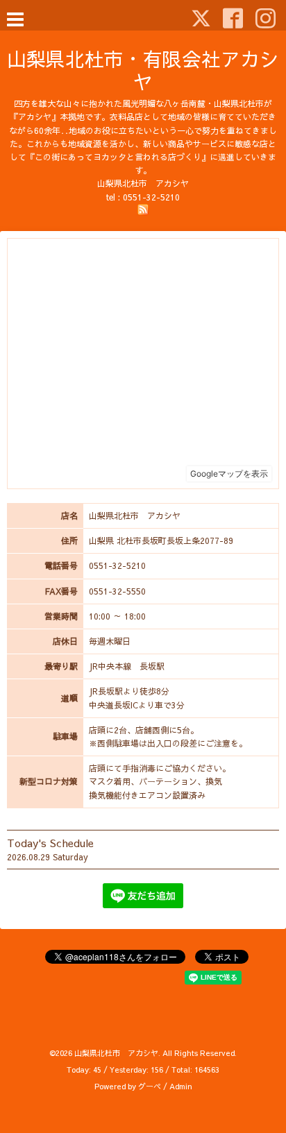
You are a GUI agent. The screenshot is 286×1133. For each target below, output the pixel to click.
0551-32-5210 (151, 197)
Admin (180, 1086)
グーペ (149, 1086)
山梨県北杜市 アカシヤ (116, 1053)
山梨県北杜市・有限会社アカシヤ (143, 70)
